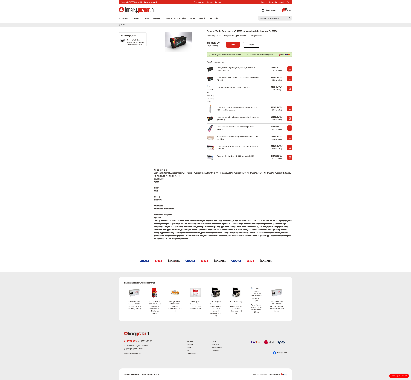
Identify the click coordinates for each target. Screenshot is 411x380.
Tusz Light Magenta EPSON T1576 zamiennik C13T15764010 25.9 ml (174, 306)
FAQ (188, 350)
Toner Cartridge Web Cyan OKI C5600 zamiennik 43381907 (236, 156)
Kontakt (281, 2)
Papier (192, 18)
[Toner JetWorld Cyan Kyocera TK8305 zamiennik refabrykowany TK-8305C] (178, 42)
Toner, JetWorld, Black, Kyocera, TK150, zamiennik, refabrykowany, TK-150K (238, 78)
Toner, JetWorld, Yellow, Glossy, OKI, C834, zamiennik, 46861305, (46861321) (237, 118)
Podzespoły (123, 18)
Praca (214, 341)
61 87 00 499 (133, 2)
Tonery (136, 18)
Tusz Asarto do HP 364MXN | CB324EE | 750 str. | (233, 87)
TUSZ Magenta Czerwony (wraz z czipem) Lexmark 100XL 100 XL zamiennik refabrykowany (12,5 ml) (215, 308)
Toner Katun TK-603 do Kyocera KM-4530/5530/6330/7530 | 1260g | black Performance (237, 108)
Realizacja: (277, 374)
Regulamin (273, 2)
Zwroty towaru (192, 353)
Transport (215, 350)
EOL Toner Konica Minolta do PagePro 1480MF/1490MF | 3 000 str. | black (237, 137)
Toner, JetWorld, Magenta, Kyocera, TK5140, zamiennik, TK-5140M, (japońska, (236, 69)
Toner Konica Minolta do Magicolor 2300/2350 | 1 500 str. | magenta (236, 128)
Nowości (202, 18)
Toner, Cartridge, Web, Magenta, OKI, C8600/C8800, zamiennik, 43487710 (237, 147)
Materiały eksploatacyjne (176, 18)
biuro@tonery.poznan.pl (132, 353)
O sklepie (190, 341)
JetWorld (217, 36)
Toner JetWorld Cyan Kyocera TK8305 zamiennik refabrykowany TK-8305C (135, 42)
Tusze (146, 18)
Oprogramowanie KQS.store (262, 374)
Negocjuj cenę (217, 347)
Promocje (214, 18)
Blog (288, 2)
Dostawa (264, 2)
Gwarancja (215, 344)
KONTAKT (157, 18)
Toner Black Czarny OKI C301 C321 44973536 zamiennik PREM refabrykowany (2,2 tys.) (277, 306)
